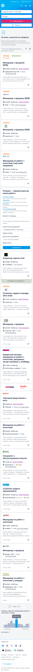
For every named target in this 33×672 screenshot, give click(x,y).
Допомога (16, 657)
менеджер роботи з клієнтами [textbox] (11, 12)
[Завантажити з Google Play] (19, 650)
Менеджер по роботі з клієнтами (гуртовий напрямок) (13, 163)
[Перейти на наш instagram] (11, 645)
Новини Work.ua (6, 657)
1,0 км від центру (10, 556)
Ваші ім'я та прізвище (9, 216)
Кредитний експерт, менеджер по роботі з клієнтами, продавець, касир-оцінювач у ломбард (16, 358)
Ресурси (3, 655)
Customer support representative (11, 490)
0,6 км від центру (10, 467)
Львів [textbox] (5, 16)
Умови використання (8, 659)
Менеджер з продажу (13, 324)
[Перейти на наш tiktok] (20, 645)
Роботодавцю (25, 1)
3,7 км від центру (23, 407)
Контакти (11, 655)
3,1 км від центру (10, 589)
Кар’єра (24, 655)
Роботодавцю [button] (7, 664)
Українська (4, 641)
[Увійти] (30, 5)
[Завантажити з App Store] (6, 650)
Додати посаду (7, 233)
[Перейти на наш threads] (7, 645)
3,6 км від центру (10, 73)
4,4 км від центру (21, 172)
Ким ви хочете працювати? (11, 227)
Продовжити (16, 247)
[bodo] (23, 387)
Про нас (18, 655)
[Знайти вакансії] (22, 5)
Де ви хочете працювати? (11, 236)
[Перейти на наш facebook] (2, 645)
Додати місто (7, 242)
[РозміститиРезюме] (26, 5)
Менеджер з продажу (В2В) (16, 98)
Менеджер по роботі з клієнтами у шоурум (13, 579)
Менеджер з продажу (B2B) (16, 129)
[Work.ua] (2, 5)
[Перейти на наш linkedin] (16, 645)
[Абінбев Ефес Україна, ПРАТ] (9, 387)
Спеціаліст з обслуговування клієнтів (15, 457)
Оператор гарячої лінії (14, 258)
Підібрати (18, 25)
